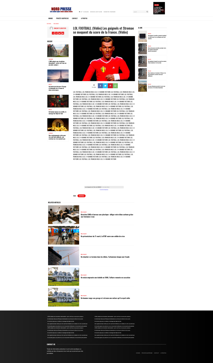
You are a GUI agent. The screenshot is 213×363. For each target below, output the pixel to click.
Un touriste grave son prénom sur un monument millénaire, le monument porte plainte (67, 326)
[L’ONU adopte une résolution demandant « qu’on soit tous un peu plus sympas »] (58, 50)
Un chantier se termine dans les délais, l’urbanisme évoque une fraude (105, 257)
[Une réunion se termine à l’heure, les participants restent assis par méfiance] (142, 73)
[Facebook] (53, 33)
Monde (51, 59)
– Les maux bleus (97, 187)
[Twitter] (59, 33)
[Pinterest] (110, 85)
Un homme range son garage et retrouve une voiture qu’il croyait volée (105, 298)
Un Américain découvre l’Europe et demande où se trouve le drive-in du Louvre (57, 88)
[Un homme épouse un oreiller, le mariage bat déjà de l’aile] (58, 101)
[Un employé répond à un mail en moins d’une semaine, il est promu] (142, 61)
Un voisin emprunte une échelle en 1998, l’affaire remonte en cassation (105, 277)
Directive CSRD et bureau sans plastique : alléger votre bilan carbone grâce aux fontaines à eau (107, 215)
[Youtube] (62, 33)
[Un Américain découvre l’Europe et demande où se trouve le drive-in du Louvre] (58, 76)
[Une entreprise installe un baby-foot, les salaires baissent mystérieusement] (142, 48)
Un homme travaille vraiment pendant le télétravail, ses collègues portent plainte (157, 37)
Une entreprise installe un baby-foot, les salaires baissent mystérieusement (157, 49)
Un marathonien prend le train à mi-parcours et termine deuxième (156, 86)
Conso (51, 133)
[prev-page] (139, 95)
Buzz (50, 84)
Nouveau (81, 196)
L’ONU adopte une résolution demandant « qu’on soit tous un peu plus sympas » (57, 63)
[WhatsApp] (115, 85)
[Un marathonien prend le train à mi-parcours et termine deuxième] (142, 86)
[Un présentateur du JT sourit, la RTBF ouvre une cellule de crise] (63, 235)
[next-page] (142, 95)
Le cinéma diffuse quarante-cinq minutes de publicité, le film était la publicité (159, 10)
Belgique (56, 23)
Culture (156, 5)
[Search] (147, 11)
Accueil (49, 23)
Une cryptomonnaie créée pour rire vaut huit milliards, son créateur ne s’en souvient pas (57, 137)
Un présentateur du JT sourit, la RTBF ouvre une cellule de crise (103, 236)
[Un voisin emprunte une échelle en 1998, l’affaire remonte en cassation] (63, 276)
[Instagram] (56, 33)
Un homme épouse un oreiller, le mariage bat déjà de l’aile (57, 113)
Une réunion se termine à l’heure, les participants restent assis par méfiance (157, 74)
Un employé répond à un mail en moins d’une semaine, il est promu (157, 62)
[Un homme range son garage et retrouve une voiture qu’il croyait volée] (63, 297)
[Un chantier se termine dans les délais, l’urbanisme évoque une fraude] (63, 256)
